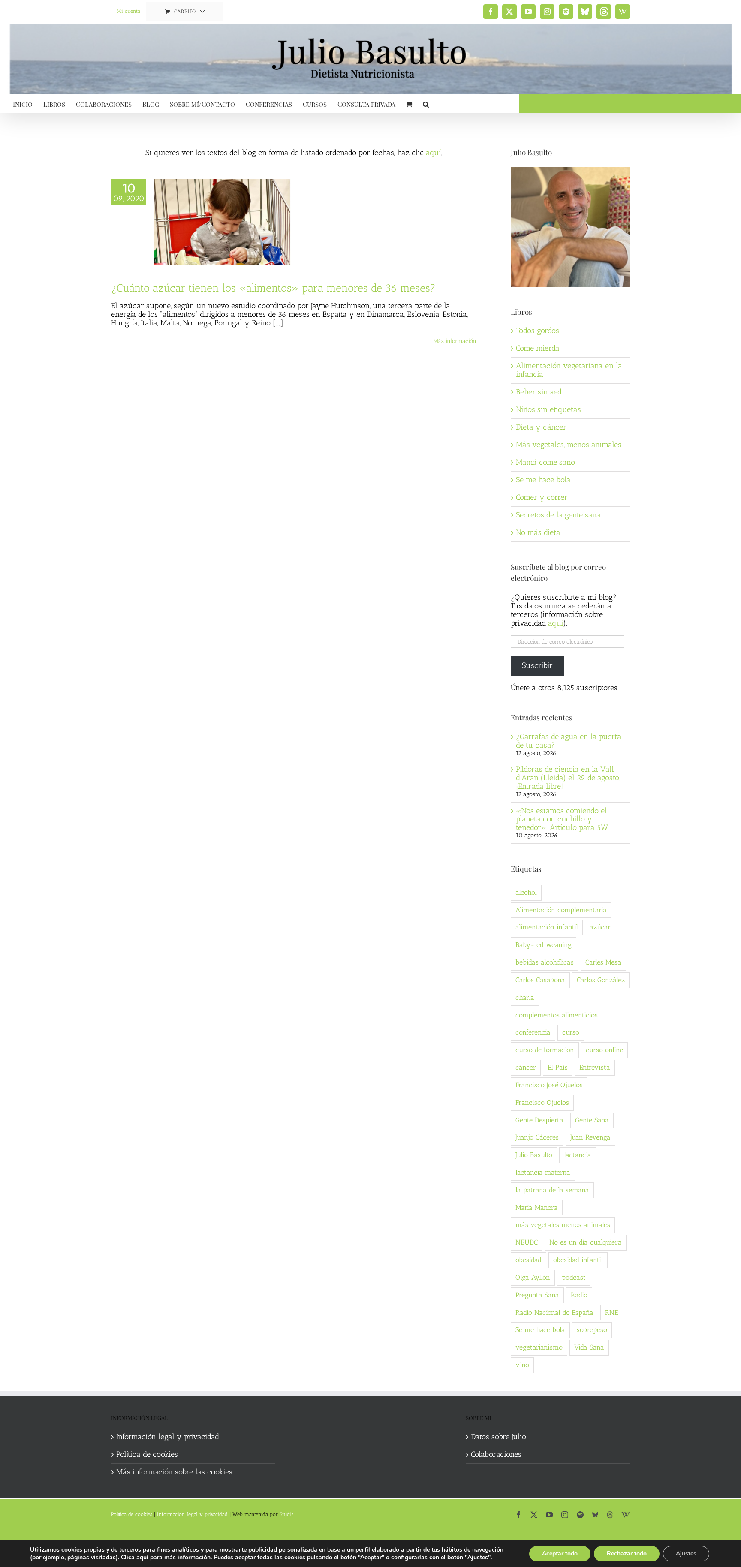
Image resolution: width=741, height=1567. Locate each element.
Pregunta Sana (537, 1295)
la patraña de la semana (552, 1190)
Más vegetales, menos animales (568, 444)
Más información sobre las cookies (174, 1472)
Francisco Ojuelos (542, 1102)
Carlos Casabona (540, 980)
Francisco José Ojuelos (549, 1085)
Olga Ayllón (532, 1277)
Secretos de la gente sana (558, 515)
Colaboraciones (496, 1454)
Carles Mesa (603, 962)
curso (570, 1032)
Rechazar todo (627, 1553)
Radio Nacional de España (554, 1312)
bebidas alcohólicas (544, 962)
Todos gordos (537, 330)
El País (558, 1067)
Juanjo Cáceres (537, 1137)
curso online (604, 1050)
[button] (426, 103)
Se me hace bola (543, 479)
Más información (454, 341)
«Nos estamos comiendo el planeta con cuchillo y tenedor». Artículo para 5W (562, 819)
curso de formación (544, 1050)
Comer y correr (542, 497)
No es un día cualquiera (585, 1242)
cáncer (525, 1067)
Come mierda (538, 348)
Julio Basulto (533, 1155)
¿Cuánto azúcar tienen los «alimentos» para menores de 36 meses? (273, 287)
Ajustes (686, 1553)
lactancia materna (542, 1172)
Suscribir (537, 665)
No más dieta (538, 532)
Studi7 (287, 1514)
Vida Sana (589, 1347)
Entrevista (594, 1067)
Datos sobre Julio (498, 1437)
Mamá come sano (545, 462)
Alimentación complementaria (561, 910)
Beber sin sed (539, 392)
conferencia (533, 1032)
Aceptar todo (560, 1553)
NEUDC (526, 1242)
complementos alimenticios (556, 1015)
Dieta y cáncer (541, 427)
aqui (555, 623)
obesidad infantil (578, 1260)
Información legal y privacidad (167, 1437)
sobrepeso (592, 1330)
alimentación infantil (546, 927)
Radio (579, 1295)
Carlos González (601, 980)
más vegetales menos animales (562, 1225)
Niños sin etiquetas (548, 409)
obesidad (528, 1260)
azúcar (600, 927)
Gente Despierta (539, 1120)
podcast (574, 1277)
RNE (611, 1312)
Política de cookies (147, 1454)
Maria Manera (536, 1207)
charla (524, 997)
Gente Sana (592, 1120)
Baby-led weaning (543, 945)
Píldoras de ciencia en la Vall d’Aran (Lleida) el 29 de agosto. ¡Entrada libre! (568, 777)
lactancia (577, 1155)
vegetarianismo (539, 1347)
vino (522, 1365)
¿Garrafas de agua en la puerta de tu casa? (568, 741)
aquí (433, 152)
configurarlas (409, 1557)
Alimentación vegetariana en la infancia (569, 370)
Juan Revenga (590, 1137)
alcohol (526, 892)
